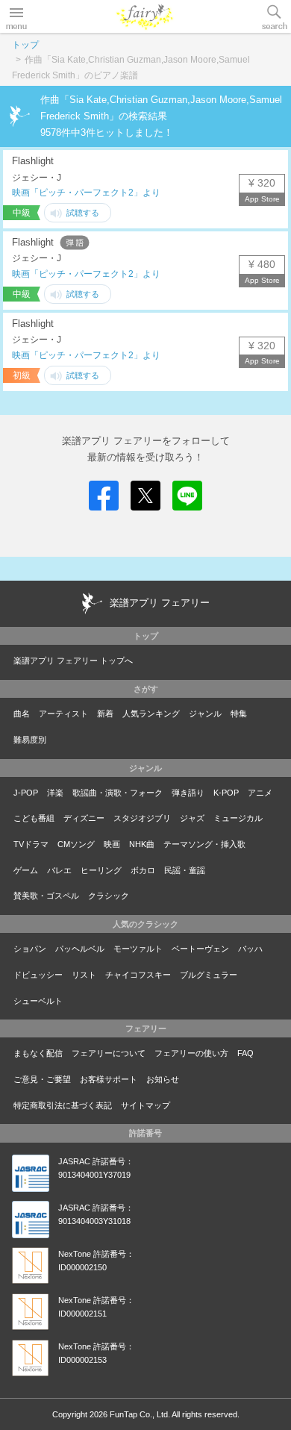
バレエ (59, 870)
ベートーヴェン (200, 948)
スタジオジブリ (142, 818)
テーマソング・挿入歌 (204, 844)
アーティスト (63, 713)
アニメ (260, 792)
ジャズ (192, 818)
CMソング (76, 844)
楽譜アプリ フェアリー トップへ (73, 660)
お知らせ (162, 1079)
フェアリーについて (109, 1053)
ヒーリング (101, 870)
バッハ (250, 948)
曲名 (21, 713)
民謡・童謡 (184, 870)
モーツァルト (138, 948)
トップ (25, 45)
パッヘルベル (79, 948)
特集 (239, 713)
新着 (105, 713)
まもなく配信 (38, 1053)
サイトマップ (145, 1105)
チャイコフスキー (138, 974)
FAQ (245, 1053)
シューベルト (38, 1000)
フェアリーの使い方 (191, 1053)
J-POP (25, 792)
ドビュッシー (38, 974)
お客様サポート (108, 1079)
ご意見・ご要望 (42, 1079)
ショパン (29, 948)
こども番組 (33, 818)
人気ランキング (151, 713)
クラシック (108, 895)
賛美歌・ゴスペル (46, 895)
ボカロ (143, 870)
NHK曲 (141, 844)
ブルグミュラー (208, 974)
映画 (112, 844)
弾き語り (188, 792)
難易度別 (29, 739)
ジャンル (205, 713)
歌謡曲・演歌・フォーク (117, 792)
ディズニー (83, 818)
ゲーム (25, 870)
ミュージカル (238, 818)
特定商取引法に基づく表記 (62, 1105)
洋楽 (55, 792)
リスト (84, 974)
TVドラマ (30, 844)
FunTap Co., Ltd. (140, 1414)
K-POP (226, 792)
